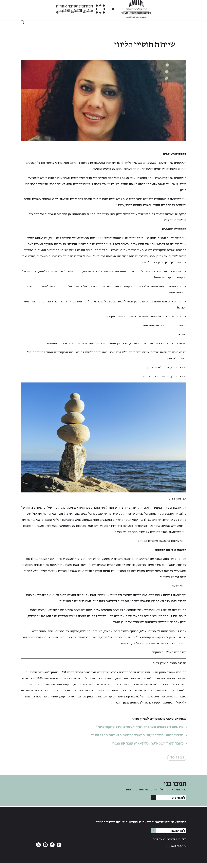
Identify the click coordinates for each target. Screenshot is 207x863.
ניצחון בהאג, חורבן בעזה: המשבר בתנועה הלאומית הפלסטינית (137, 735)
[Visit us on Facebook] (51, 846)
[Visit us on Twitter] (58, 846)
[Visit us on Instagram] (44, 846)
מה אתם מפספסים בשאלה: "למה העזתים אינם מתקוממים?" (140, 727)
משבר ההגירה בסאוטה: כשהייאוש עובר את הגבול (148, 743)
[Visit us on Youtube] (38, 846)
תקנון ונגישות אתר (176, 839)
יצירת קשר (159, 839)
